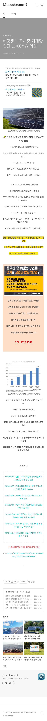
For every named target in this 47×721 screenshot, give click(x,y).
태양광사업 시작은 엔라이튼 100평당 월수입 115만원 (16, 89)
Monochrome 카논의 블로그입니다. (15, 678)
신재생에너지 (10, 591)
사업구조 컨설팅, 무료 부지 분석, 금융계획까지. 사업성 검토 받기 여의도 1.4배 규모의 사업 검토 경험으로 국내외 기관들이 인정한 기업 (16, 93)
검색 (37, 5)
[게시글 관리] (15, 581)
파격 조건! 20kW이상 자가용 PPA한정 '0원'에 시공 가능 (21, 76)
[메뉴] (42, 4)
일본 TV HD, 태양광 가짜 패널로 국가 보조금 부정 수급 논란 (18, 603)
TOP (42, 713)
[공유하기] (11, 581)
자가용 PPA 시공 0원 (15, 71)
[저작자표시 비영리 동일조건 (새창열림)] (31, 582)
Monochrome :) (15, 4)
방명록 (13, 13)
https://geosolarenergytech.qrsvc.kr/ (20, 68)
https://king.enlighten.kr (15, 86)
